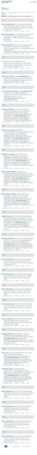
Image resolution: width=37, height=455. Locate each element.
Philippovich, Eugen (7, 130)
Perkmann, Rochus (7, 76)
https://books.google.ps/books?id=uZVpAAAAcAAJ (15, 98)
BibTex (22, 12)
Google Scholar (8, 31)
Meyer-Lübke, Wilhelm (8, 171)
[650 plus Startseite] (18, 2)
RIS (33, 12)
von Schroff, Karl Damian (9, 91)
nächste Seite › (16, 446)
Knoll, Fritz (4, 353)
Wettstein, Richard (7, 238)
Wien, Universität (7, 24)
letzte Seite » (26, 446)
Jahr (3, 15)
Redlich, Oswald (6, 216)
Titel (2, 13)
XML (27, 12)
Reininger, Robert (7, 334)
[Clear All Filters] (25, 16)
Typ (5, 13)
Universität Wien (22, 76)
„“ (19, 47)
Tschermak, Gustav (7, 109)
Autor (2, 12)
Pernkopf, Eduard (7, 369)
